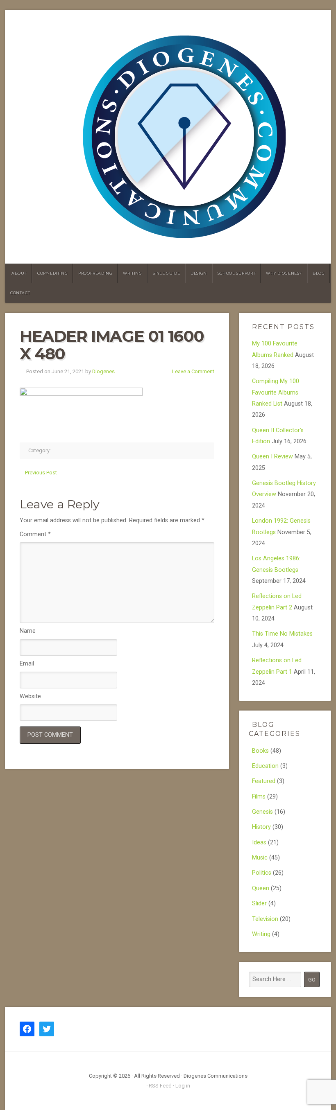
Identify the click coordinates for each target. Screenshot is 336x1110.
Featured (263, 781)
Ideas (259, 842)
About (19, 273)
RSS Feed (160, 1086)
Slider (259, 903)
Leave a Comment (193, 371)
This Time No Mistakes (282, 633)
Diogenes (103, 371)
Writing (132, 273)
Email (27, 663)
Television (265, 919)
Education (265, 766)
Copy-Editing (52, 273)
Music (260, 857)
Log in (182, 1086)
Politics (261, 872)
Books (260, 750)
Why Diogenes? (284, 273)
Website (30, 696)
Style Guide (166, 273)
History (261, 826)
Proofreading (95, 273)
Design (199, 273)
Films (259, 796)
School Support (236, 273)
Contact (20, 293)
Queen (260, 888)
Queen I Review (272, 456)
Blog (319, 273)
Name (28, 630)
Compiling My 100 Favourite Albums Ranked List (275, 392)
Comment (35, 534)
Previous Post (41, 472)
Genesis (262, 811)
